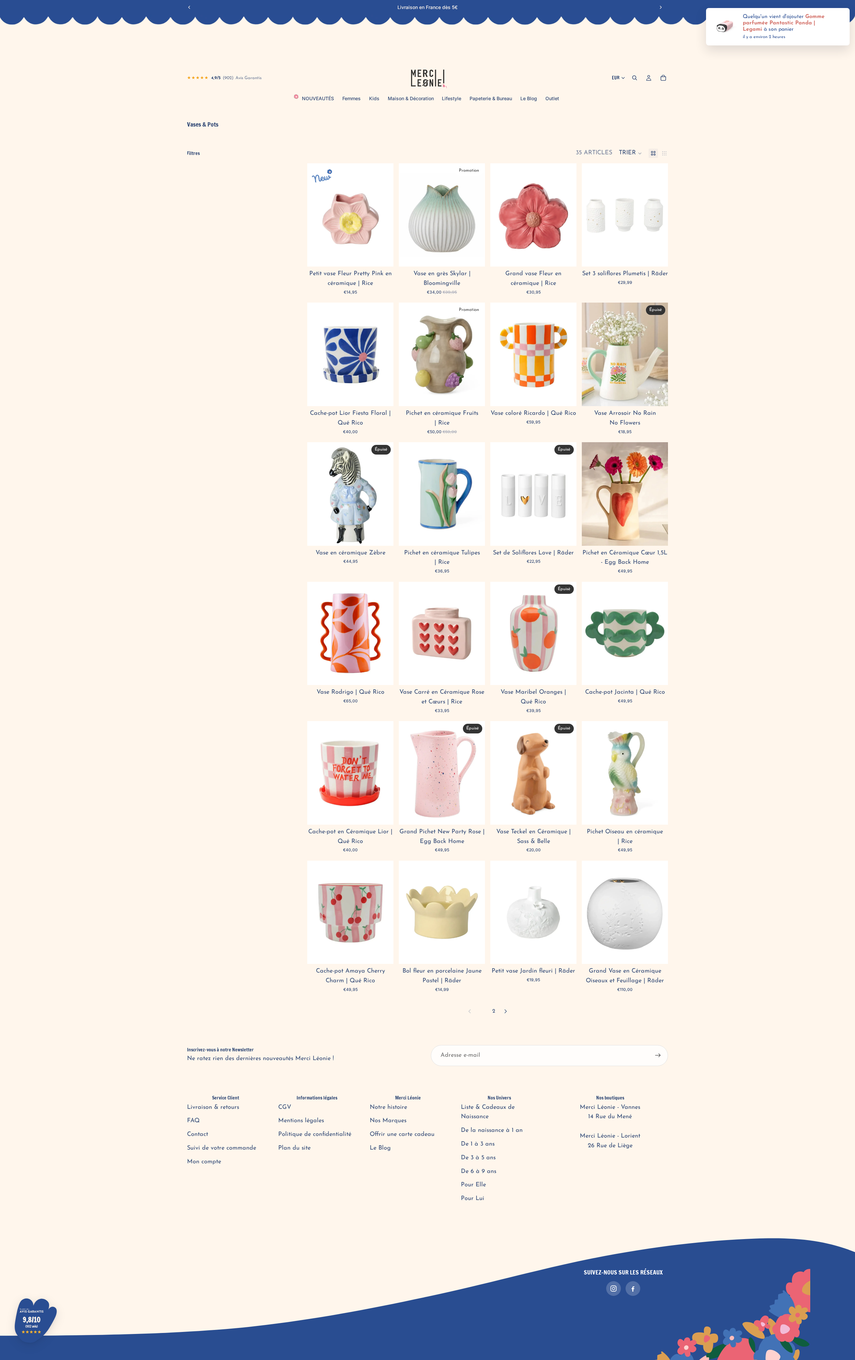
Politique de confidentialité (314, 1135)
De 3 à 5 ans (478, 1158)
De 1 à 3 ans (478, 1144)
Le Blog (380, 1148)
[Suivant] (506, 1011)
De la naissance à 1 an (492, 1131)
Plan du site (294, 1148)
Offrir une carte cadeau (402, 1135)
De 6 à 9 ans (478, 1172)
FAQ (193, 1121)
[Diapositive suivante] (660, 7)
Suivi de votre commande (221, 1148)
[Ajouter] (383, 256)
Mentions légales (301, 1121)
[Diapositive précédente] (189, 7)
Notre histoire (388, 1107)
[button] (630, 153)
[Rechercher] (634, 77)
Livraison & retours (213, 1107)
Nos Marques (388, 1121)
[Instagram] (613, 1288)
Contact (197, 1135)
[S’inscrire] (658, 1055)
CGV (284, 1107)
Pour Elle (473, 1185)
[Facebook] (633, 1288)
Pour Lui (472, 1199)
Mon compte (204, 1162)
